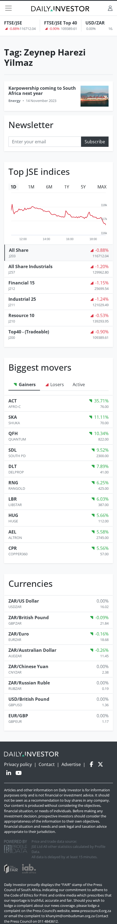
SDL (12, 450)
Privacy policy (18, 764)
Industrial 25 (22, 299)
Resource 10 (21, 315)
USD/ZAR (95, 23)
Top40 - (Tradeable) (28, 332)
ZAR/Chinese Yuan (28, 666)
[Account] (110, 8)
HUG (13, 515)
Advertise (71, 764)
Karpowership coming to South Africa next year (42, 90)
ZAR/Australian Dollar (32, 650)
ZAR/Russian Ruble (29, 683)
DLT (12, 466)
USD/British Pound (28, 699)
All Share (18, 250)
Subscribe (95, 142)
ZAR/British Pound (28, 618)
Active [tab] (79, 384)
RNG (13, 483)
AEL (12, 532)
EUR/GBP (18, 716)
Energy (14, 100)
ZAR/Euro (18, 634)
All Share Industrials (30, 266)
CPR (12, 548)
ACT (12, 401)
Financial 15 (21, 283)
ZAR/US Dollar (23, 601)
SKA (12, 417)
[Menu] (8, 8)
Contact (47, 764)
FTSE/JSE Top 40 (60, 23)
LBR (12, 499)
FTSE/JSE (13, 23)
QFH (13, 433)
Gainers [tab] (27, 384)
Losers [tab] (56, 384)
